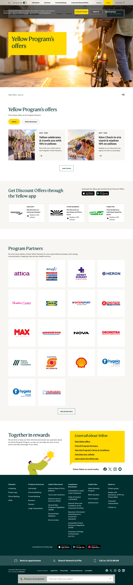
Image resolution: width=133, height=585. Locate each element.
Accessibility (88, 571)
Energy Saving (17, 3)
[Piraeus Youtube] (119, 570)
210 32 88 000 (113, 560)
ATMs (10, 500)
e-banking (12, 488)
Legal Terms (54, 571)
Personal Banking (34, 492)
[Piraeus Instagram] (115, 570)
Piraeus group (113, 488)
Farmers (31, 504)
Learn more (66, 168)
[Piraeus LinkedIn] (123, 570)
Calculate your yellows (84, 454)
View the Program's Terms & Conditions (92, 450)
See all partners (66, 411)
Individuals (32, 488)
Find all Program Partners (86, 446)
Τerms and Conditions (56, 495)
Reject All (96, 12)
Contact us (112, 507)
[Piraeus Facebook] (107, 570)
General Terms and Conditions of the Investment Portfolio (76, 505)
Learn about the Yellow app (86, 458)
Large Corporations (35, 508)
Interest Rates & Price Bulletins (56, 489)
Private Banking (34, 496)
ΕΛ (9, 3)
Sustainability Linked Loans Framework (76, 492)
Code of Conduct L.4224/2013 (74, 498)
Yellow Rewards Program (94, 489)
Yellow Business (31, 122)
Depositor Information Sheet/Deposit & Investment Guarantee (76, 515)
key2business (93, 502)
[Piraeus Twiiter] (111, 570)
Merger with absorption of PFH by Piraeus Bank (116, 494)
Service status (53, 520)
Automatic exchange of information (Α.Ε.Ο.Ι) (75, 533)
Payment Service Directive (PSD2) (54, 499)
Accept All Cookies (81, 12)
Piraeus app (12, 492)
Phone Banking (13, 496)
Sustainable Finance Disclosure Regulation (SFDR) (76, 525)
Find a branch (93, 498)
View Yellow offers (82, 441)
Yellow (14, 122)
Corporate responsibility (113, 502)
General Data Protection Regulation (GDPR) (56, 507)
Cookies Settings (110, 12)
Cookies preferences (76, 571)
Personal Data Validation (53, 514)
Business (31, 500)
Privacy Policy (64, 571)
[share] (123, 95)
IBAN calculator (93, 495)
